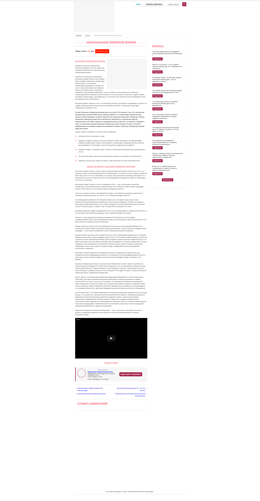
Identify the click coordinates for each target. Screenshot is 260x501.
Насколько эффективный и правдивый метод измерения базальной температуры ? (167, 53)
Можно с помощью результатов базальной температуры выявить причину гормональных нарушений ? (167, 155)
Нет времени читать (102, 51)
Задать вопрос (173, 4)
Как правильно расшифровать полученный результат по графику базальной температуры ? (164, 142)
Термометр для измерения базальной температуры (130, 395)
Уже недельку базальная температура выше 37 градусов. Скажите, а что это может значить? (165, 129)
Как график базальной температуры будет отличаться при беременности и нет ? (167, 91)
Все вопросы (167, 180)
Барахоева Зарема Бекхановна (100, 372)
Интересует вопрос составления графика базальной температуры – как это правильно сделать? (166, 79)
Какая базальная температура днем (91, 394)
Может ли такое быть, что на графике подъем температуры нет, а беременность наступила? (167, 66)
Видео (78, 319)
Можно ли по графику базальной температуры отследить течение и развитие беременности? (164, 168)
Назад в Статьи (111, 363)
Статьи (138, 4)
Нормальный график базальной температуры (90, 389)
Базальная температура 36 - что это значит (131, 389)
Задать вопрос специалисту (130, 374)
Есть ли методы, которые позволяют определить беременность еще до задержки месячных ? (165, 116)
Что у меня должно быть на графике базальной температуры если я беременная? (165, 103)
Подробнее (157, 59)
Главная (78, 35)
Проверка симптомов (154, 4)
